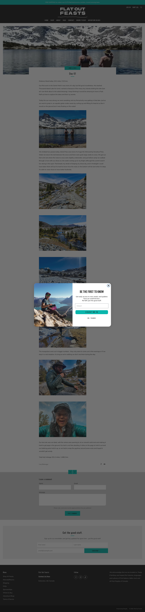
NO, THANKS (92, 318)
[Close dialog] (108, 285)
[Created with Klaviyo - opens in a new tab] (72, 328)
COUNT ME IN (91, 312)
